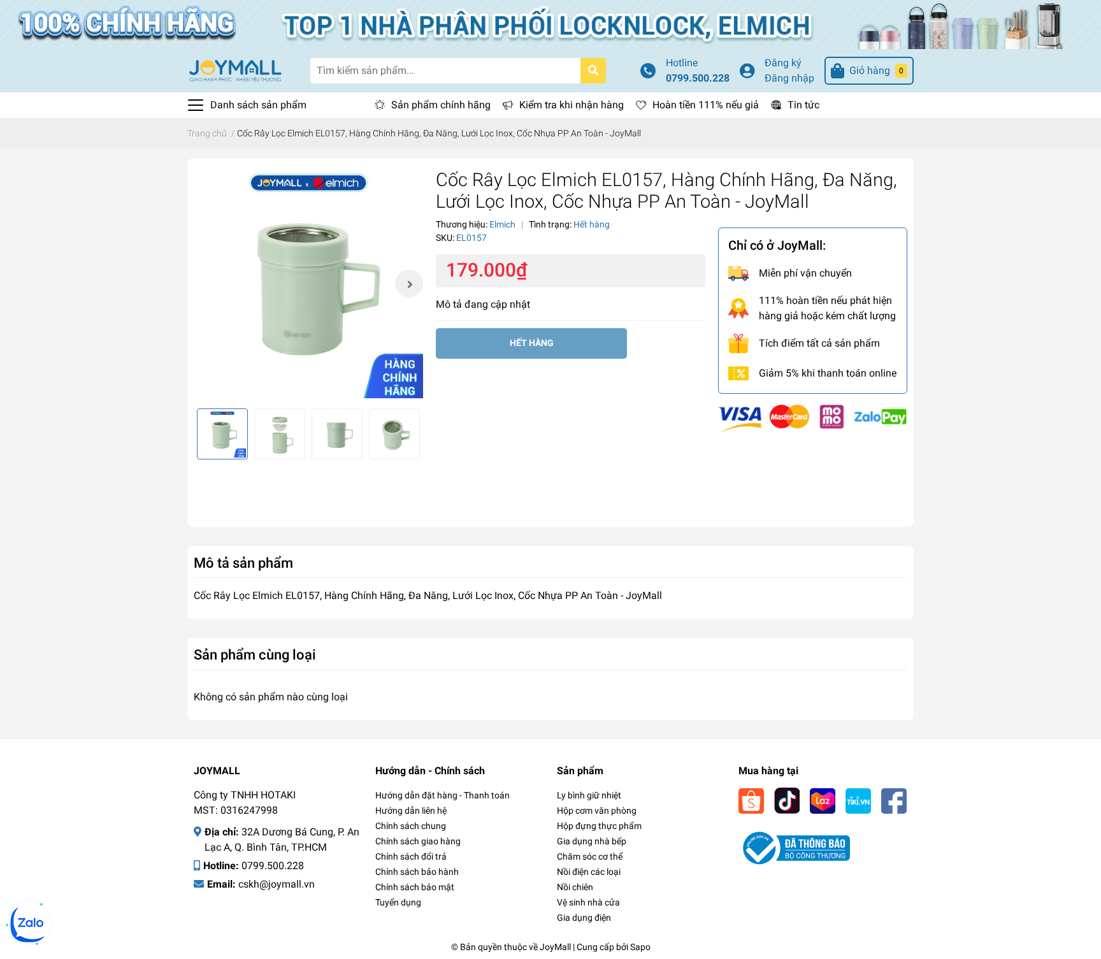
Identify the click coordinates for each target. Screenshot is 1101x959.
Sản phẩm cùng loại (255, 654)
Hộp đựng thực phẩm (599, 826)
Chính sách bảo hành (417, 872)
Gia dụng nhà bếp (591, 841)
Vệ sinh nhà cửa (588, 902)
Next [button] (409, 284)
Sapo (640, 947)
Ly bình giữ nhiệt (589, 795)
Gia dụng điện (584, 917)
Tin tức (803, 105)
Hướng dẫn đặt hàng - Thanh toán (442, 795)
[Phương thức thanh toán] (812, 417)
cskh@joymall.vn (276, 884)
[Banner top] (550, 23)
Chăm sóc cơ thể (589, 856)
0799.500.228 (698, 78)
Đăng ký (783, 63)
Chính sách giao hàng (418, 841)
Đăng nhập (789, 78)
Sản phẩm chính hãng (441, 105)
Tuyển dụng (398, 902)
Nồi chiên (575, 887)
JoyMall (555, 947)
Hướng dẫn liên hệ (411, 810)
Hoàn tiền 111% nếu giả (705, 105)
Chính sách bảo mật (414, 887)
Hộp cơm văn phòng (597, 810)
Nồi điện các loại (589, 872)
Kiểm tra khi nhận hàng (571, 105)
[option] (308, 283)
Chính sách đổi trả (411, 856)
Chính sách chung (410, 826)
